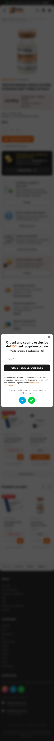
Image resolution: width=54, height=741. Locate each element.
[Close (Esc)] (50, 337)
